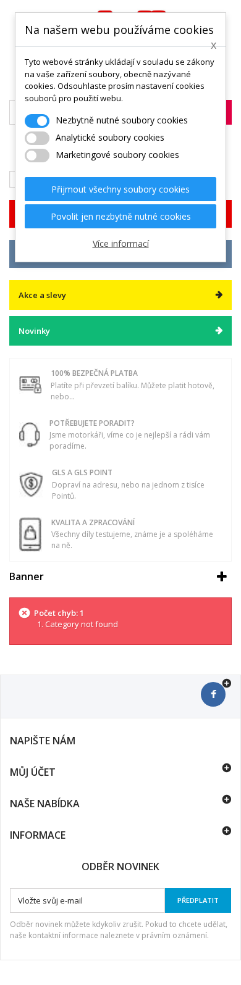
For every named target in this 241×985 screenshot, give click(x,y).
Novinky (34, 330)
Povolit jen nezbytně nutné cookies (121, 216)
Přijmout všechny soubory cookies (120, 189)
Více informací (121, 243)
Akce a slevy (42, 295)
